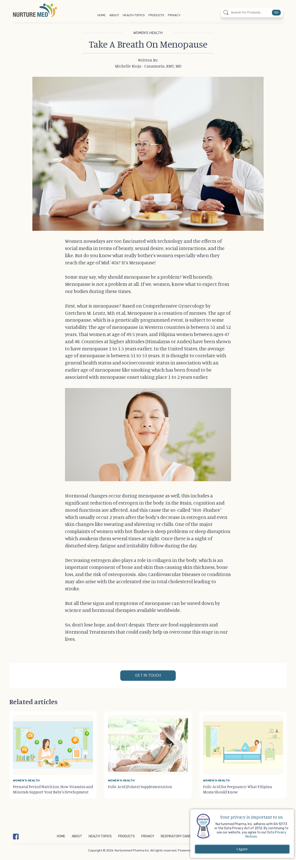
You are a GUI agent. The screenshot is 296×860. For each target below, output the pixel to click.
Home (101, 15)
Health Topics (134, 15)
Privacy (174, 15)
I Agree (242, 849)
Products (156, 15)
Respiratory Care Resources (185, 836)
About (114, 15)
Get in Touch (148, 675)
